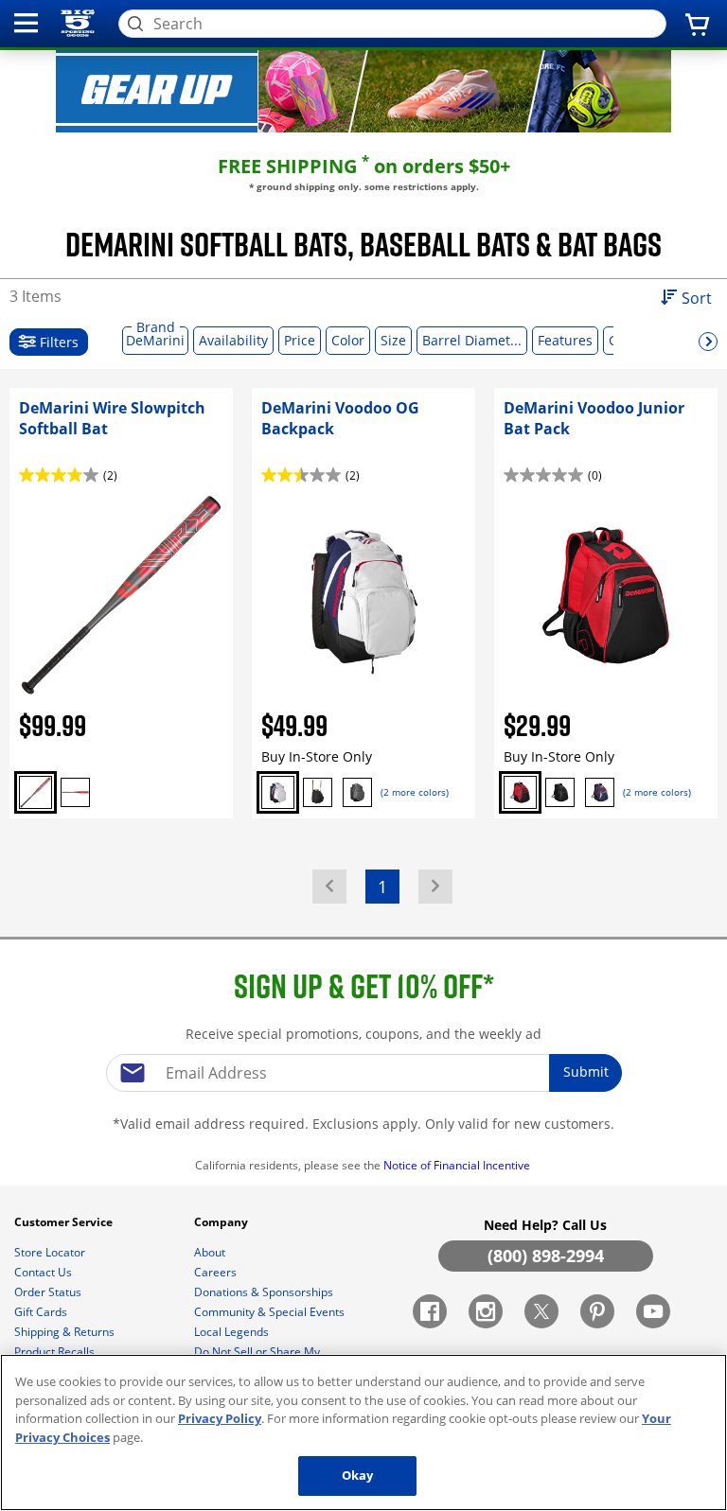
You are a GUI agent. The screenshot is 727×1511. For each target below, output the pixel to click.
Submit (586, 1072)
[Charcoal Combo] (357, 792)
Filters (57, 342)
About (211, 1252)
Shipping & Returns (65, 1332)
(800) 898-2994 (546, 1255)
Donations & (263, 1292)
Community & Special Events (270, 1312)
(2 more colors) (415, 792)
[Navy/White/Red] (277, 792)
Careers (216, 1272)
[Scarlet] (520, 792)
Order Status (49, 1292)
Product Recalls (56, 1352)
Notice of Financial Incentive (458, 1165)
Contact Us (44, 1272)
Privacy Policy (219, 1418)
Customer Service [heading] (64, 1222)
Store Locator (51, 1252)
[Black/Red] (75, 792)
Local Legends (233, 1332)
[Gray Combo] (35, 792)
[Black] (317, 792)
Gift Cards (42, 1312)
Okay (358, 1475)
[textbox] (363, 1073)
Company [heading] (222, 1222)
